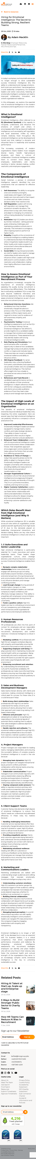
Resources (5, 1089)
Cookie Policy (24, 1082)
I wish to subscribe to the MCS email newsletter (14, 1044)
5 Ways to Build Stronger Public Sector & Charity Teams (10, 1004)
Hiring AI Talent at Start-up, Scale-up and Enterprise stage (11, 987)
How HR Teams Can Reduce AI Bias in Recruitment (12, 1020)
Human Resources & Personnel (13, 45)
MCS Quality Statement (7, 1153)
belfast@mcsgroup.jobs (20, 1056)
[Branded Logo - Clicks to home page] (6, 4)
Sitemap (20, 1150)
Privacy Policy (24, 1080)
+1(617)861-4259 (17, 1065)
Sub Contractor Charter (7, 1155)
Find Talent (5, 1087)
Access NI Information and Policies (25, 1100)
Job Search (5, 1085)
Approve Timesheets (9, 1094)
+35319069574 (16, 1062)
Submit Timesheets (8, 1091)
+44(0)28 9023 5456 (18, 1059)
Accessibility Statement (7, 1152)
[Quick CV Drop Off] (21, 4)
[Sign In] (25, 4)
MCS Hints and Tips (8, 46)
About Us (4, 1080)
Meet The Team (7, 1082)
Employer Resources (19, 43)
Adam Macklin (20, 37)
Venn (33, 1148)
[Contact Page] (29, 4)
